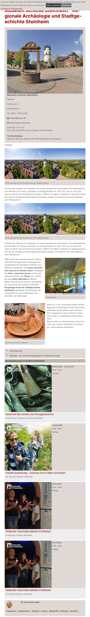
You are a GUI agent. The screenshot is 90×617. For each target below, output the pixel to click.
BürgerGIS (53, 611)
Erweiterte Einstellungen (11, 9)
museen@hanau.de (17, 118)
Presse (44, 611)
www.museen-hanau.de (19, 123)
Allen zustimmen (53, 5)
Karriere (73, 611)
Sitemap (64, 611)
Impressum (11, 611)
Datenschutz (24, 611)
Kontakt (35, 611)
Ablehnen (67, 5)
